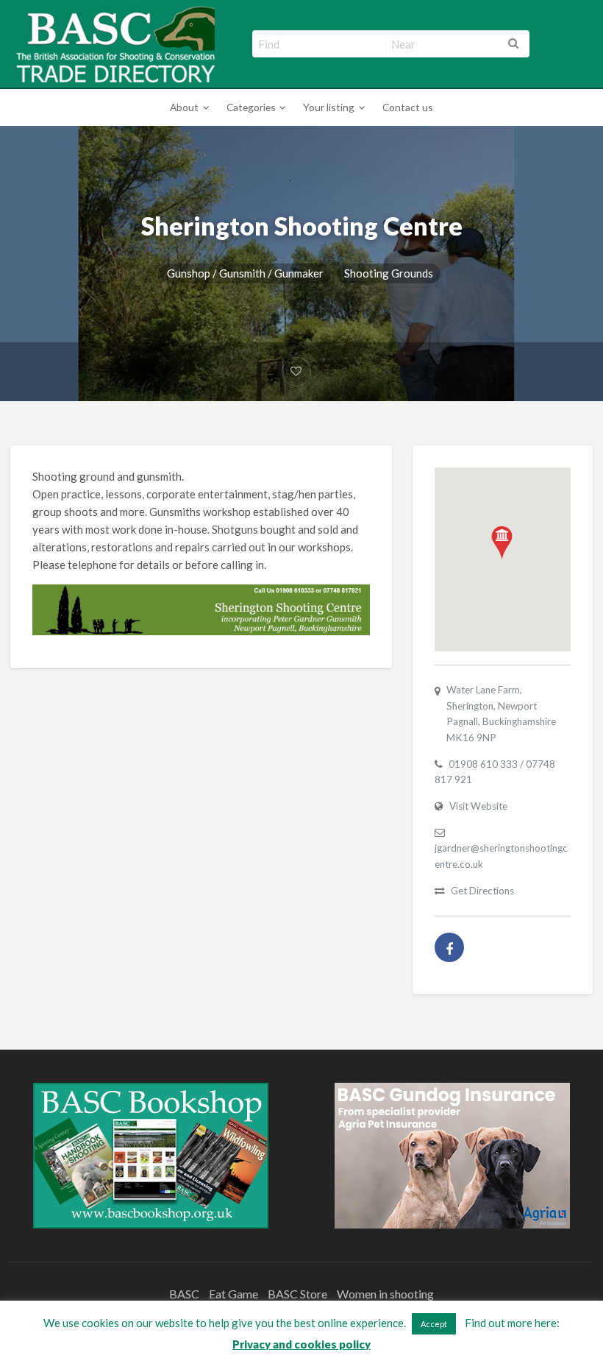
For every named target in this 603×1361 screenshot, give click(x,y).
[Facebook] (449, 947)
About (184, 107)
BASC (184, 1294)
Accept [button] (434, 1324)
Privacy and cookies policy (301, 1344)
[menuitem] (187, 108)
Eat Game (233, 1294)
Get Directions (482, 891)
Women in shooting (385, 1294)
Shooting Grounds (388, 273)
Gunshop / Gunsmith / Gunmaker (245, 273)
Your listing (328, 107)
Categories (251, 107)
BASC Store (297, 1294)
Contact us (407, 107)
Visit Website (478, 806)
